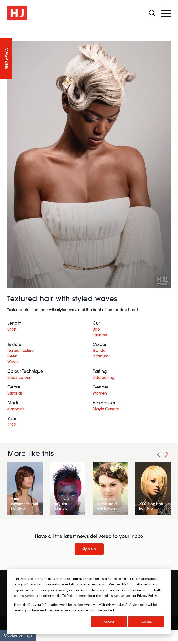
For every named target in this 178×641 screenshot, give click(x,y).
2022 (11, 425)
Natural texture (20, 351)
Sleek (12, 356)
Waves (13, 362)
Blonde (99, 351)
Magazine (6, 58)
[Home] (17, 13)
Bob (96, 330)
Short (11, 330)
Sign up (89, 549)
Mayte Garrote (106, 409)
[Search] (152, 13)
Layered (100, 335)
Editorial (14, 393)
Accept (109, 622)
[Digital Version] (3, 28)
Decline (146, 622)
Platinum (100, 356)
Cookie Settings (18, 636)
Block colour (18, 378)
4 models (15, 409)
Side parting (103, 378)
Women (100, 393)
